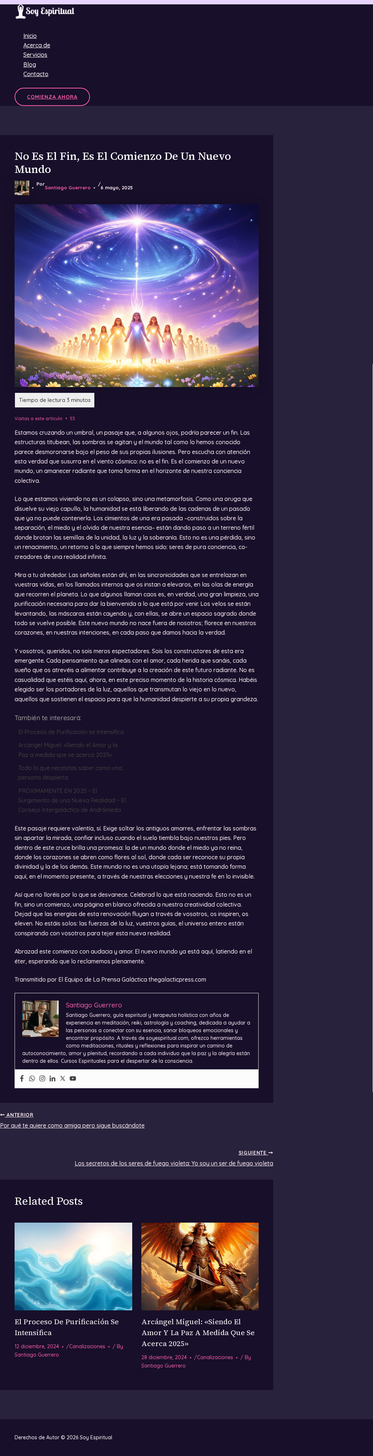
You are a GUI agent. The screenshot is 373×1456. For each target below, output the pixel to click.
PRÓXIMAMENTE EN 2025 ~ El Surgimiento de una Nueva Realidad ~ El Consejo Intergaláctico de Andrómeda (72, 800)
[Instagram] (42, 1078)
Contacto (35, 74)
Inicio (30, 35)
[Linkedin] (52, 1078)
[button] (52, 97)
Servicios (35, 54)
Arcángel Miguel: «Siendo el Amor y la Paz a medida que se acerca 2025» (68, 749)
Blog (29, 64)
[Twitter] (62, 1078)
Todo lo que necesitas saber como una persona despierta (70, 772)
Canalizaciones (87, 1346)
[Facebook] (22, 1078)
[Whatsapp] (32, 1078)
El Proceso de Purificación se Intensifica (71, 731)
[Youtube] (73, 1078)
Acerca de (36, 45)
